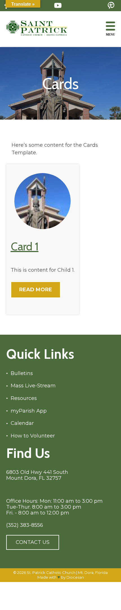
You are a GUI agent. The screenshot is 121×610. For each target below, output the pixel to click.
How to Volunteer (33, 436)
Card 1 (25, 246)
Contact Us (33, 542)
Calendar (22, 423)
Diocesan (75, 577)
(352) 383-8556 (24, 525)
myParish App (29, 411)
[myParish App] (111, 5)
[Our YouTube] (58, 5)
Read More (35, 290)
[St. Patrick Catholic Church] (41, 28)
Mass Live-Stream (33, 386)
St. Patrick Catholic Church (51, 572)
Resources (24, 398)
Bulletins (22, 373)
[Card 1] (42, 227)
